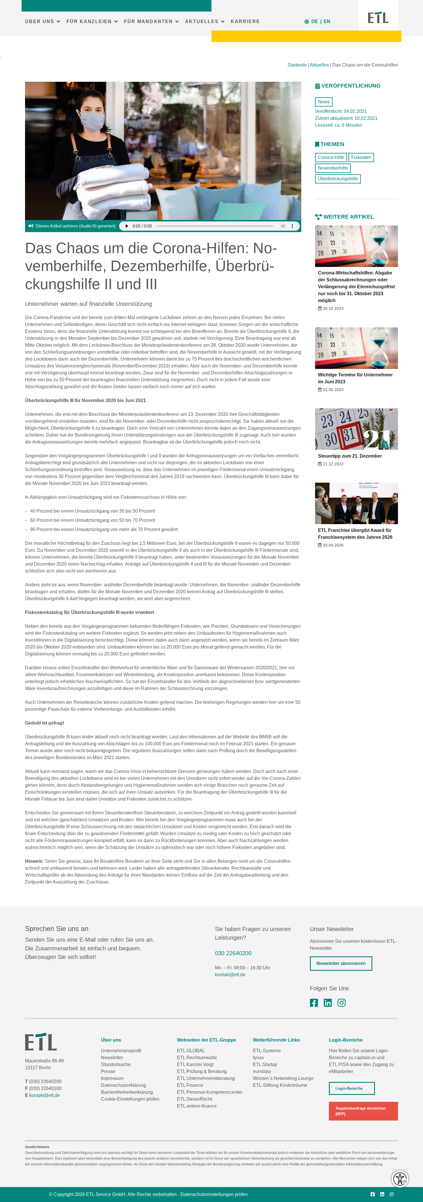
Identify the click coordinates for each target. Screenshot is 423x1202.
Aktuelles (319, 64)
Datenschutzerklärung (123, 1085)
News (324, 101)
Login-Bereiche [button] (349, 1088)
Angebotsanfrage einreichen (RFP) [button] (361, 1111)
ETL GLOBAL (191, 1050)
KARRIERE (245, 21)
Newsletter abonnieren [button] (341, 963)
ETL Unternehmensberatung (206, 1078)
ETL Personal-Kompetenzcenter (209, 1092)
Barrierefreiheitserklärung (127, 1092)
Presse (108, 1071)
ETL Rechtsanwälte (197, 1057)
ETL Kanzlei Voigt (195, 1064)
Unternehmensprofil (121, 1050)
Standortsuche (116, 1064)
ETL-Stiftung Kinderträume (280, 1085)
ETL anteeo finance (197, 1106)
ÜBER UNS (39, 21)
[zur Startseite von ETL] (378, 17)
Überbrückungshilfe (338, 178)
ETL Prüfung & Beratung (202, 1071)
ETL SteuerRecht (194, 1099)
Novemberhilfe (333, 168)
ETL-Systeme (267, 1050)
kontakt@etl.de (230, 974)
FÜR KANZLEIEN (89, 21)
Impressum (112, 1078)
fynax (258, 1057)
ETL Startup (265, 1064)
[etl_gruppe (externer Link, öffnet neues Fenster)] (342, 1003)
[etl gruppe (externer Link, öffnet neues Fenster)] (328, 1003)
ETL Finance (190, 1085)
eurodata (262, 1071)
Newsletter (112, 1057)
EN (327, 21)
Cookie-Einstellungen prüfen (130, 1099)
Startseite (297, 64)
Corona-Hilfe (331, 157)
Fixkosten (361, 157)
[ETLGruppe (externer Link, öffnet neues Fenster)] (314, 1003)
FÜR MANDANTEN (148, 21)
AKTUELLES (202, 21)
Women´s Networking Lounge (283, 1078)
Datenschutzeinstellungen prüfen (214, 1194)
